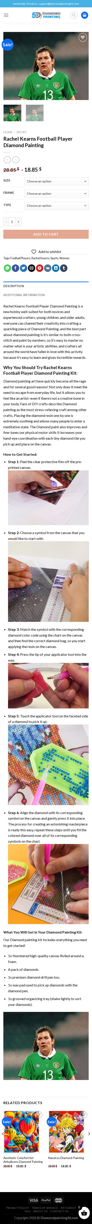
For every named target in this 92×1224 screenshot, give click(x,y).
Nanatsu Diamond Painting (66, 1158)
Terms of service (45, 1207)
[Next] (81, 66)
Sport (22, 132)
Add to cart (46, 234)
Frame (8, 192)
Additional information (24, 295)
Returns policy (73, 1207)
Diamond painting (23, 940)
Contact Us (59, 1211)
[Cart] (84, 15)
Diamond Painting (45, 329)
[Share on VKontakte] (47, 268)
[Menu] (6, 15)
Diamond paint (47, 427)
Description (13, 286)
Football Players (20, 258)
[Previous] (11, 66)
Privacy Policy (17, 1207)
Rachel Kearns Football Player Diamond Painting (40, 306)
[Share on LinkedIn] (55, 268)
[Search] (73, 15)
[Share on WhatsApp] (7, 268)
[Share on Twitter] (23, 268)
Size (6, 180)
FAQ (28, 1211)
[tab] (46, 286)
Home (7, 132)
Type (7, 205)
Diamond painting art (19, 381)
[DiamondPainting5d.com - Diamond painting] (46, 15)
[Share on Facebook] (15, 268)
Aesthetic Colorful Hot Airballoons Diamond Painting (23, 1160)
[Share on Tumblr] (63, 268)
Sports (54, 258)
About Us (40, 1211)
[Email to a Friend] (31, 268)
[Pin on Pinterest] (39, 268)
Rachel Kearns (40, 258)
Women (64, 258)
